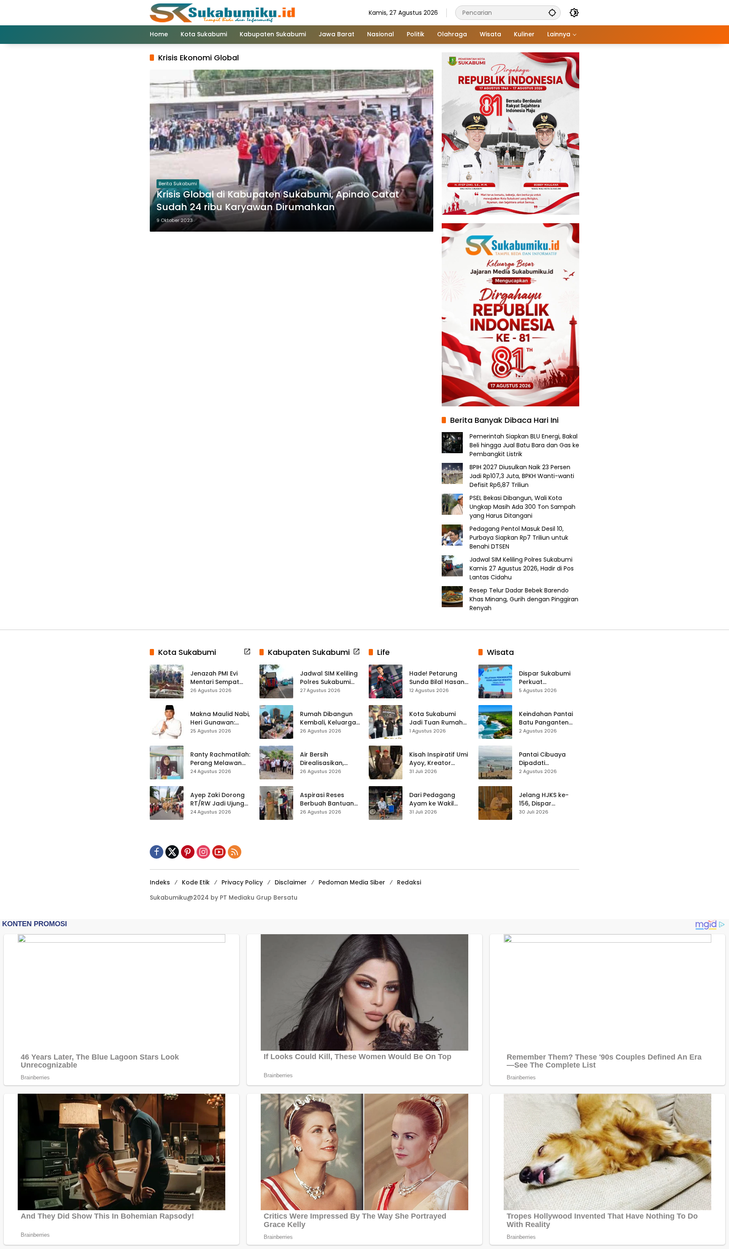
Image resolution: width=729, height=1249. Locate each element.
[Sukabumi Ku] (223, 12)
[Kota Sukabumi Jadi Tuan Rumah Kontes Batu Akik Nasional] (385, 722)
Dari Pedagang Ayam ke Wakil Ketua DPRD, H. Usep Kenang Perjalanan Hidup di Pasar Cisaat (439, 799)
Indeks (160, 882)
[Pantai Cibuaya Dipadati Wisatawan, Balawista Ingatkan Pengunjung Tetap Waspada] (495, 762)
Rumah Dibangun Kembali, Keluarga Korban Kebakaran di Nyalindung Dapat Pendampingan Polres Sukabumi (329, 718)
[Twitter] (172, 852)
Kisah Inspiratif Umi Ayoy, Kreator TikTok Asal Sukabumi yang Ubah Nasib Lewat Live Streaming (438, 759)
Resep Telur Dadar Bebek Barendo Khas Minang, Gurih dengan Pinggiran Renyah (524, 599)
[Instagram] (203, 852)
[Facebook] (156, 852)
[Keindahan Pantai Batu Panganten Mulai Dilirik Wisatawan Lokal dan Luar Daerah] (495, 722)
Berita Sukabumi (178, 183)
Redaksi (409, 882)
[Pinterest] (187, 852)
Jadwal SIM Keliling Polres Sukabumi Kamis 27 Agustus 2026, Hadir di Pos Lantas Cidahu (522, 568)
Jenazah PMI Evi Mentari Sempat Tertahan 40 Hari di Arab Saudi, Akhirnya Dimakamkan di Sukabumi (220, 678)
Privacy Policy (242, 882)
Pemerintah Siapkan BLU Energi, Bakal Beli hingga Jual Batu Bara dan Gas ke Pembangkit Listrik (524, 445)
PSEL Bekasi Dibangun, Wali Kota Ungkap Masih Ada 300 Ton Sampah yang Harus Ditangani (522, 507)
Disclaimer (291, 882)
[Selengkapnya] (247, 651)
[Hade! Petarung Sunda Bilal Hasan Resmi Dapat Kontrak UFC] (385, 681)
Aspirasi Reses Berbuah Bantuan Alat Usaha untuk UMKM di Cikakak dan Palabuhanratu (330, 799)
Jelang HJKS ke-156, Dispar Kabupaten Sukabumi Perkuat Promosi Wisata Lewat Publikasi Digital (546, 799)
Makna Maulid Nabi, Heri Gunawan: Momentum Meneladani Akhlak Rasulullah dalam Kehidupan (220, 718)
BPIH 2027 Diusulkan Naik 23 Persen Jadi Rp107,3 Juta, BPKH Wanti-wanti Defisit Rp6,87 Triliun (522, 476)
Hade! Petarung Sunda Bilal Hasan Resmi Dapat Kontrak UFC (436, 678)
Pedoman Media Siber (352, 882)
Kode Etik (196, 882)
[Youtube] (219, 852)
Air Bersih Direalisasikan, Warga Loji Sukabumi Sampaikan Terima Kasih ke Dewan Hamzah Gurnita (329, 759)
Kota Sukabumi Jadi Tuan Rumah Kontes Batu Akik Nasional (436, 718)
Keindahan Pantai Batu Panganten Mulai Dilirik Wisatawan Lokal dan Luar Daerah (546, 718)
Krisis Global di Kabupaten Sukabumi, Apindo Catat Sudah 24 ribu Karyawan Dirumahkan (278, 201)
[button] (552, 12)
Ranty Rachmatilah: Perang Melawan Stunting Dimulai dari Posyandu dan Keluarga (220, 759)
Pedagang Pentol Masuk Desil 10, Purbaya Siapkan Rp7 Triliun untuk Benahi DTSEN (519, 537)
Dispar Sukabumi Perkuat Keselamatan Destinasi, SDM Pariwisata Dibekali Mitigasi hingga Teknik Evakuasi (548, 678)
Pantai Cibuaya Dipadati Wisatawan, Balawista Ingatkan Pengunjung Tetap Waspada (549, 759)
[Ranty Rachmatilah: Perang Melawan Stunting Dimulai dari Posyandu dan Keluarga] (167, 762)
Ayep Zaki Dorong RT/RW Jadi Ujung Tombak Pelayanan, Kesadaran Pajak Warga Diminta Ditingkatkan (217, 799)
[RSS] (234, 852)
